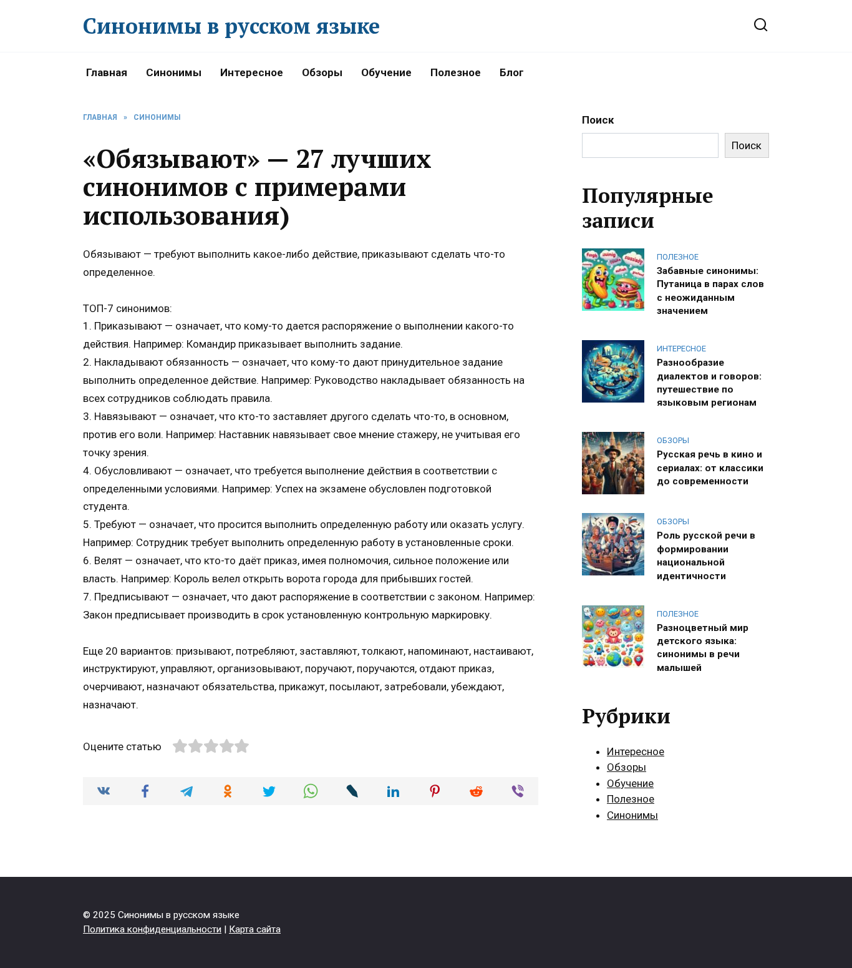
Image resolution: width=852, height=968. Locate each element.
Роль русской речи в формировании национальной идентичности (706, 555)
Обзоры (322, 72)
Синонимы (173, 72)
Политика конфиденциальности (152, 929)
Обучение (386, 72)
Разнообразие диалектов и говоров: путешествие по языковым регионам (709, 382)
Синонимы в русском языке (231, 26)
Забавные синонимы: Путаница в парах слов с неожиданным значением (710, 290)
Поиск (598, 120)
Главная (106, 72)
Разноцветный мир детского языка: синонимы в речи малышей (702, 647)
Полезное (455, 72)
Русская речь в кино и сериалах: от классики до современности (710, 468)
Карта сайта (255, 929)
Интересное (251, 72)
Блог (512, 72)
